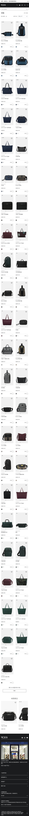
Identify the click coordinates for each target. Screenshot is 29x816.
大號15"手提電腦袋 (19, 214)
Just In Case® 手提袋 (5, 156)
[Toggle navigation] (27, 5)
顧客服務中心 (4, 777)
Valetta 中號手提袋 (4, 98)
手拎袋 (2, 185)
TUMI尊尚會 (3, 772)
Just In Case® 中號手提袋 (20, 98)
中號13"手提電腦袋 (4, 214)
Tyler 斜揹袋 (18, 445)
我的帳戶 (3, 781)
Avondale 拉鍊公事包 (5, 676)
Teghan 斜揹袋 (18, 127)
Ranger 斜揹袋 (18, 185)
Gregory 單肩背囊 (4, 272)
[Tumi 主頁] (3, 5)
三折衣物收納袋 (19, 272)
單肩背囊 (3, 387)
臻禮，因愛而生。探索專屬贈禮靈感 (8, 1)
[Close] (28, 1)
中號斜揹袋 (18, 156)
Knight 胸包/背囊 (19, 40)
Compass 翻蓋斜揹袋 (20, 474)
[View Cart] (24, 5)
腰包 (16, 532)
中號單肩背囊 (3, 416)
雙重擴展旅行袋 (4, 532)
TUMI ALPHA (3, 184)
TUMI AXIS (17, 155)
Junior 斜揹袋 (3, 69)
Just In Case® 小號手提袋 (6, 127)
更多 (14, 690)
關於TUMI (3, 785)
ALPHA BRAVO (3, 39)
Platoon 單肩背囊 (4, 40)
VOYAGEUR (3, 97)
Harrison (3, 473)
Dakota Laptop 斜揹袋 (5, 243)
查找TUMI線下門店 (5, 765)
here (2, 814)
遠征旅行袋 (18, 69)
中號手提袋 (3, 503)
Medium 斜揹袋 (19, 416)
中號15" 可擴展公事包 (5, 358)
